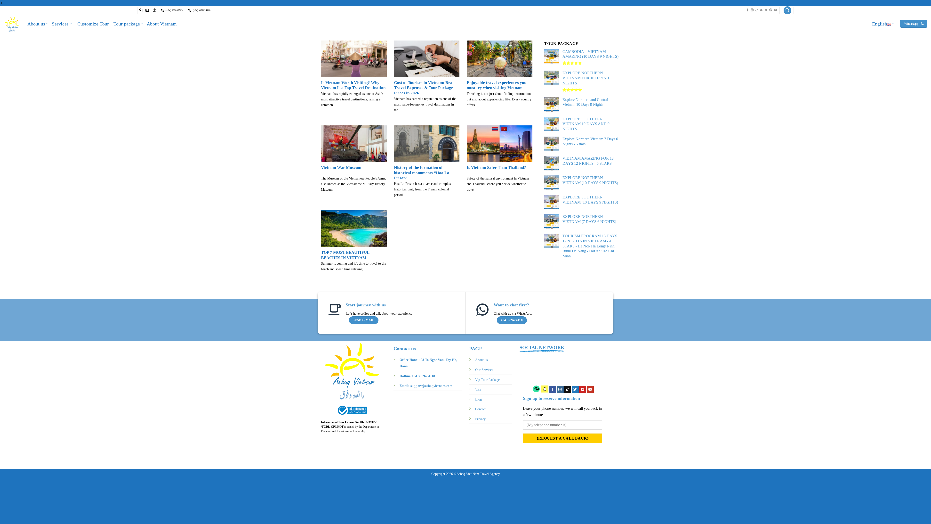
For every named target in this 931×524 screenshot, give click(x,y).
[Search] (787, 10)
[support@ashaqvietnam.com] (147, 10)
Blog (478, 399)
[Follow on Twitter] (766, 10)
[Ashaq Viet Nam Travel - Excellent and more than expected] (12, 24)
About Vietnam (162, 23)
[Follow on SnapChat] (761, 10)
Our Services (484, 370)
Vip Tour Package (487, 380)
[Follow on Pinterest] (770, 10)
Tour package (126, 23)
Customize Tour (93, 23)
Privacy (480, 419)
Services (60, 23)
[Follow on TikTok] (756, 10)
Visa (478, 389)
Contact (480, 409)
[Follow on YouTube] (775, 10)
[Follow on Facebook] (747, 10)
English (879, 23)
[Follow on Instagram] (752, 10)
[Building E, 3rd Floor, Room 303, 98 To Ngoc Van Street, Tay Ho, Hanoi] (141, 10)
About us (36, 23)
